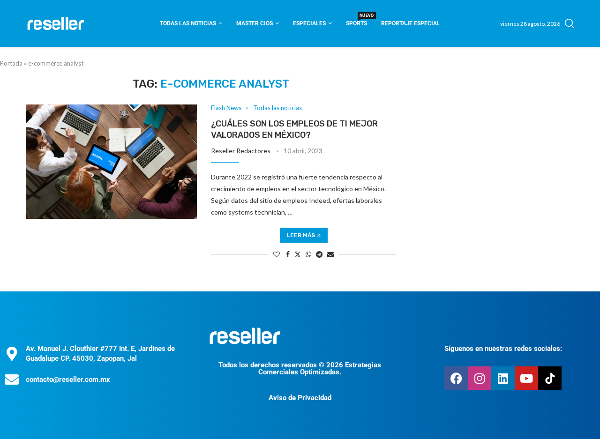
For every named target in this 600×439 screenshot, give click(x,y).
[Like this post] (276, 254)
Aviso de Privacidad (300, 398)
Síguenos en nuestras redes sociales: (503, 348)
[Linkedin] (503, 378)
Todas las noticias (188, 23)
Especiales (309, 23)
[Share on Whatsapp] (308, 254)
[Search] (569, 23)
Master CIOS (254, 23)
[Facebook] (456, 378)
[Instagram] (479, 378)
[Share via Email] (330, 254)
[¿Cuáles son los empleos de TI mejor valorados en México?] (111, 161)
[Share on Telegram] (319, 254)
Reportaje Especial (410, 23)
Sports (356, 20)
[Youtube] (526, 378)
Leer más (301, 235)
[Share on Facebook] (288, 254)
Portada (11, 63)
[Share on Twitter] (297, 254)
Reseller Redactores (240, 151)
